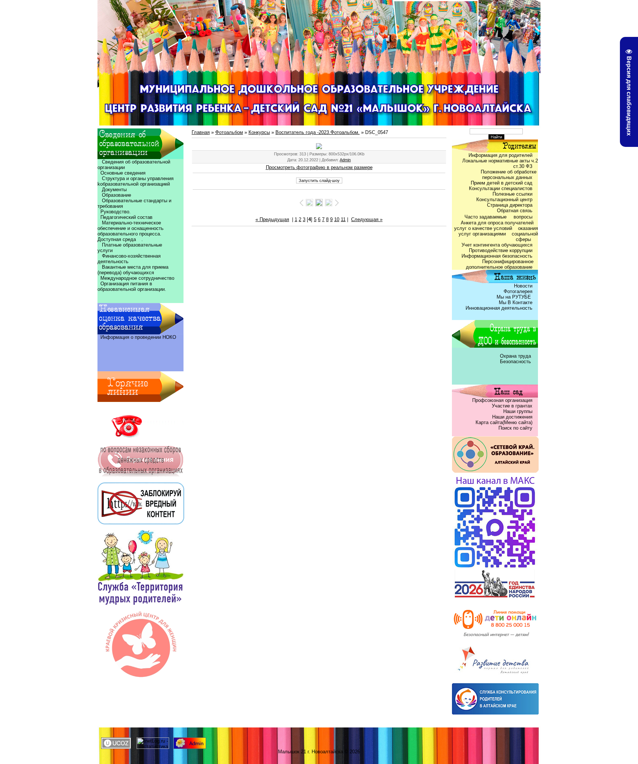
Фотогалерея (518, 291)
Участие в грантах (511, 406)
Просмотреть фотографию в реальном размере (319, 167)
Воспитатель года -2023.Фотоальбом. (317, 132)
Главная (201, 132)
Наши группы (517, 411)
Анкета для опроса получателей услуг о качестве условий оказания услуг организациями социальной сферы (496, 231)
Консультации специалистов (500, 188)
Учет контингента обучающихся (497, 245)
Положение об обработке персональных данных (509, 174)
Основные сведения (121, 173)
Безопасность (515, 361)
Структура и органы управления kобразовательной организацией (135, 181)
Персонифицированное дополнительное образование (502, 264)
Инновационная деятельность (499, 308)
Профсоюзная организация (502, 400)
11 (343, 219)
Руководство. (115, 211)
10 (336, 219)
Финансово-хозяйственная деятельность (129, 258)
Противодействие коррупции (500, 250)
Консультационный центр (504, 199)
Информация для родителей (500, 155)
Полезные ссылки (512, 194)
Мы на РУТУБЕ (514, 297)
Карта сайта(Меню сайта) (504, 422)
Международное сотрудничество (137, 278)
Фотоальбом (229, 132)
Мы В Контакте (515, 302)
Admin (345, 160)
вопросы (523, 217)
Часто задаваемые (486, 217)
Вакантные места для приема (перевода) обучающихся (132, 269)
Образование (114, 195)
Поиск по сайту (515, 428)
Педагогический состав (124, 217)
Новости (523, 286)
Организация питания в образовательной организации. (131, 286)
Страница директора (509, 205)
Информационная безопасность (497, 256)
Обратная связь (514, 210)
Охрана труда (516, 356)
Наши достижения (512, 417)
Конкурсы (259, 132)
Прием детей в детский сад (501, 183)
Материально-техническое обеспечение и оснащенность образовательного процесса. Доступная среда (131, 231)
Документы (114, 189)
